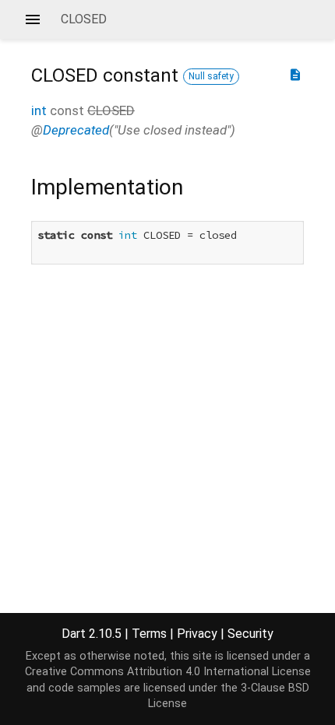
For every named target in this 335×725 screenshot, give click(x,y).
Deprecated (76, 130)
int (39, 110)
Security (250, 633)
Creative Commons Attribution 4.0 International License (168, 671)
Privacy (197, 633)
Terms (149, 633)
